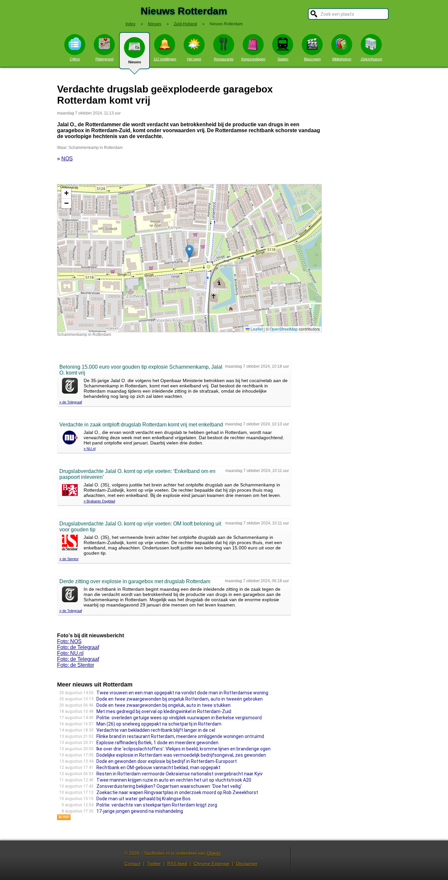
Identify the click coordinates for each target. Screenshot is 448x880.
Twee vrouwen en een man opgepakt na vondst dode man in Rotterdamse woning (182, 692)
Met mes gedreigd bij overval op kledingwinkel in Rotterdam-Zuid (163, 711)
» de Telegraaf (70, 402)
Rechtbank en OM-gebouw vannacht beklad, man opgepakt (158, 767)
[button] (189, 251)
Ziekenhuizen (371, 59)
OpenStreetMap (284, 329)
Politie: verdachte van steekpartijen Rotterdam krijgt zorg (156, 805)
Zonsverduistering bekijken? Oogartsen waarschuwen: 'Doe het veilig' (169, 786)
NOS (67, 158)
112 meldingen (164, 59)
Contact (132, 863)
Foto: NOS (69, 641)
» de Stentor (69, 559)
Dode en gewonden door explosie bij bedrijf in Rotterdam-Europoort (166, 761)
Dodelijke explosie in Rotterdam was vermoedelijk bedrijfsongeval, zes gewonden (181, 755)
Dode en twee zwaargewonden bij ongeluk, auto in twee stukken (163, 705)
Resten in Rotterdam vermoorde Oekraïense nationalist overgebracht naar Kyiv (179, 773)
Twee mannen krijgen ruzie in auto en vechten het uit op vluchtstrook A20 (173, 780)
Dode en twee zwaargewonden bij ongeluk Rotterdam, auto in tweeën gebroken (179, 699)
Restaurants (224, 59)
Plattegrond (104, 59)
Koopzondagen (253, 59)
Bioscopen (312, 59)
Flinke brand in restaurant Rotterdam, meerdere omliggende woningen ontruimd (180, 736)
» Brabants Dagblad (99, 501)
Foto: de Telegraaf (78, 647)
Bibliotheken (341, 59)
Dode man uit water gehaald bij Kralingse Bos (143, 798)
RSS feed (177, 863)
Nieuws (134, 62)
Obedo (214, 853)
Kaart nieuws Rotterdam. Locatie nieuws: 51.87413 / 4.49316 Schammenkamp (188, 258)
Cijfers (75, 59)
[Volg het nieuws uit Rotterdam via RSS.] (64, 818)
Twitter (154, 863)
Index (130, 24)
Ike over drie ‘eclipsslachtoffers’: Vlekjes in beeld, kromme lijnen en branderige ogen (183, 748)
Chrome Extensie (211, 863)
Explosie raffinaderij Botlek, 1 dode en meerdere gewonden (157, 742)
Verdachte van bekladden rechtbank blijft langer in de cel (155, 730)
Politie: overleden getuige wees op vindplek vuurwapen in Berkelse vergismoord (179, 717)
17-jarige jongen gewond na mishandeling (139, 811)
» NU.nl (89, 449)
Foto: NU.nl (70, 653)
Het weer (194, 59)
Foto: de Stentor (75, 665)
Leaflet (256, 329)
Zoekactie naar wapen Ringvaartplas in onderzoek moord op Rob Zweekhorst (177, 792)
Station (282, 59)
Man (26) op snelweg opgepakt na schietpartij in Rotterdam (158, 724)
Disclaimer (246, 863)
